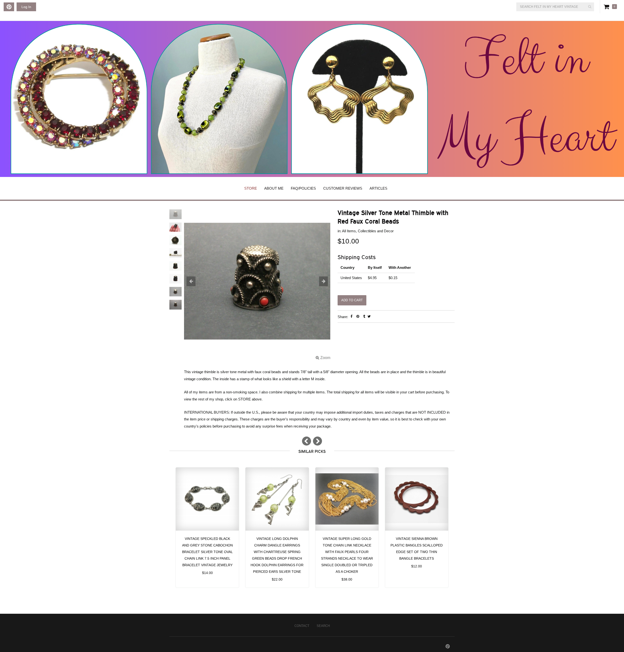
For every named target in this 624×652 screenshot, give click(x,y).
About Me (273, 188)
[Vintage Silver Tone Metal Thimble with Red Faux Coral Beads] (257, 284)
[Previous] (306, 441)
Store (250, 188)
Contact (301, 626)
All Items (349, 231)
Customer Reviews (342, 188)
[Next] (317, 441)
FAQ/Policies (303, 188)
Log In (26, 7)
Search (323, 626)
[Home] (312, 99)
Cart (607, 6)
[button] (195, 281)
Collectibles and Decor (376, 231)
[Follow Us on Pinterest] (9, 6)
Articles (378, 188)
